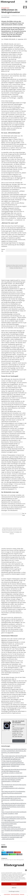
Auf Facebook (10, 852)
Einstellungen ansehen (14, 891)
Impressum (22, 894)
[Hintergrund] (8, 2)
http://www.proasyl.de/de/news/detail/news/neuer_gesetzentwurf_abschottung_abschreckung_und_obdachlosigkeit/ (13, 750)
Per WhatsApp (13, 854)
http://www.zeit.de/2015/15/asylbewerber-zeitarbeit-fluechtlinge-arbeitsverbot (13, 792)
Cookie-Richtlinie (7, 894)
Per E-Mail (20, 854)
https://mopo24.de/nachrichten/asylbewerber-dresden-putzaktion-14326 (13, 812)
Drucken (4, 846)
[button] (26, 870)
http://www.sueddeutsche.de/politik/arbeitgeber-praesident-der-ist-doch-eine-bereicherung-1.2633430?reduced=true (13, 798)
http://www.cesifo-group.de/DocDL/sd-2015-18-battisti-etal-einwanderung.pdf (13, 829)
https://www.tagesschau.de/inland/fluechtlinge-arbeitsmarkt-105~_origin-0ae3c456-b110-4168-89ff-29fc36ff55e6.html (13, 757)
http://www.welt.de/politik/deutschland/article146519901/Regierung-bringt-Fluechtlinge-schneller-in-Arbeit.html (13, 771)
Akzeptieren (14, 884)
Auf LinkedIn (5, 854)
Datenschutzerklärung (15, 894)
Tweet (4, 852)
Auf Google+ (17, 852)
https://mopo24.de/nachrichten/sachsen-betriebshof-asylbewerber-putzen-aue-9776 (13, 817)
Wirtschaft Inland (5, 17)
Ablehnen (14, 887)
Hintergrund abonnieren (19, 740)
